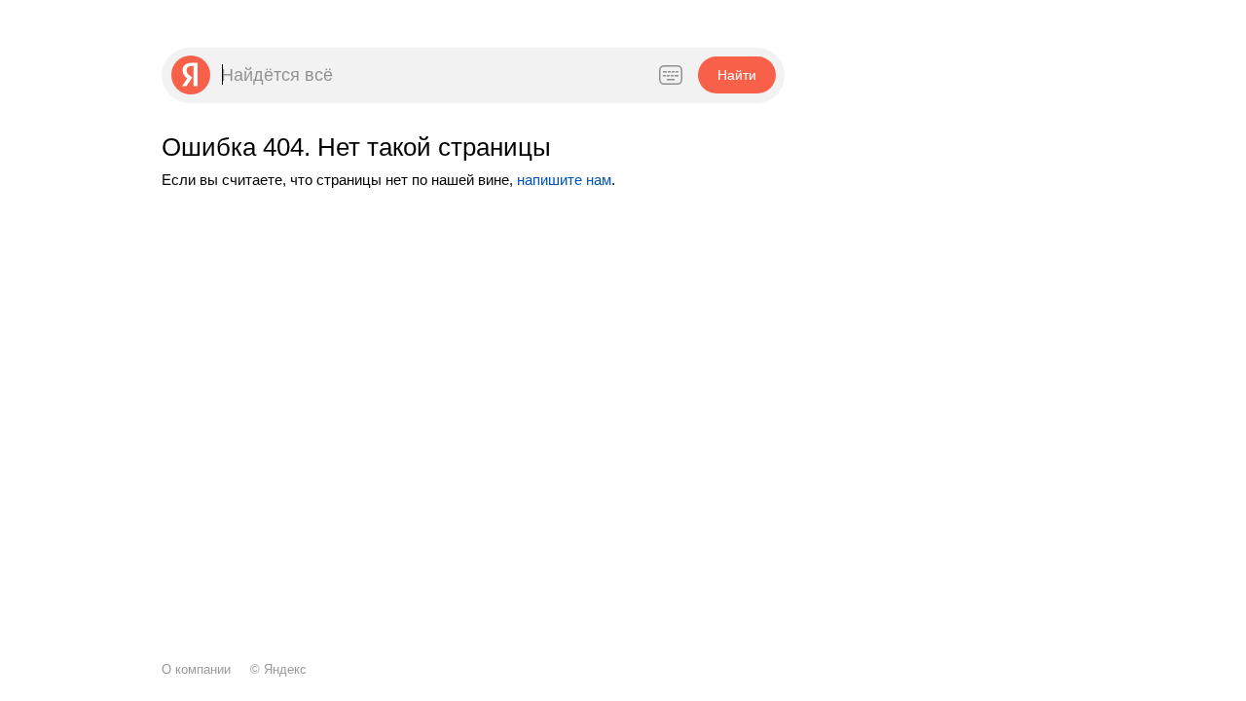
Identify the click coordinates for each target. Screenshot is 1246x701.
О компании (196, 669)
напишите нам (564, 179)
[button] (736, 74)
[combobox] (428, 75)
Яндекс (285, 669)
